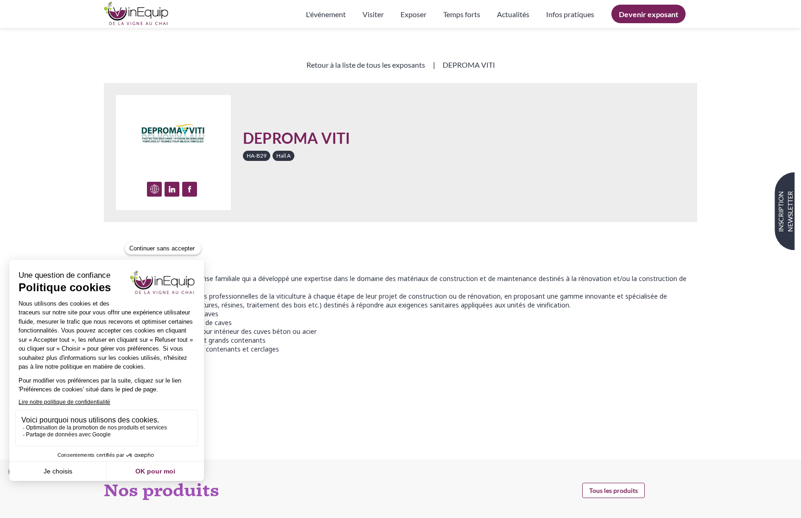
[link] (326, 14)
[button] (648, 14)
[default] (570, 14)
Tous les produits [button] (613, 490)
